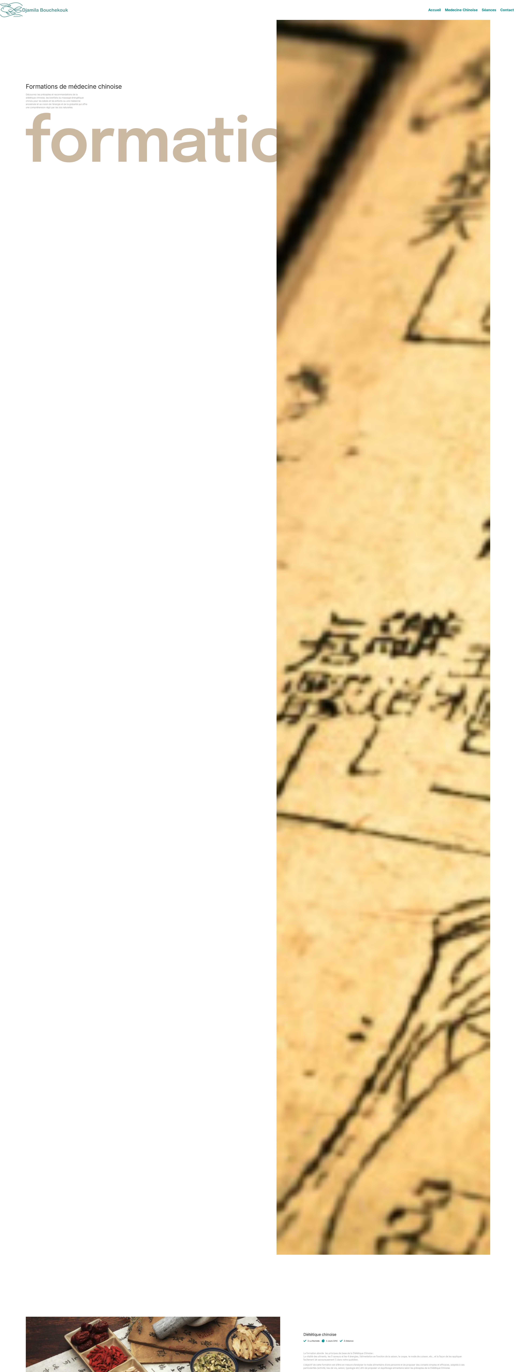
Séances (489, 10)
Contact (507, 10)
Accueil (434, 10)
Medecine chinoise (461, 10)
